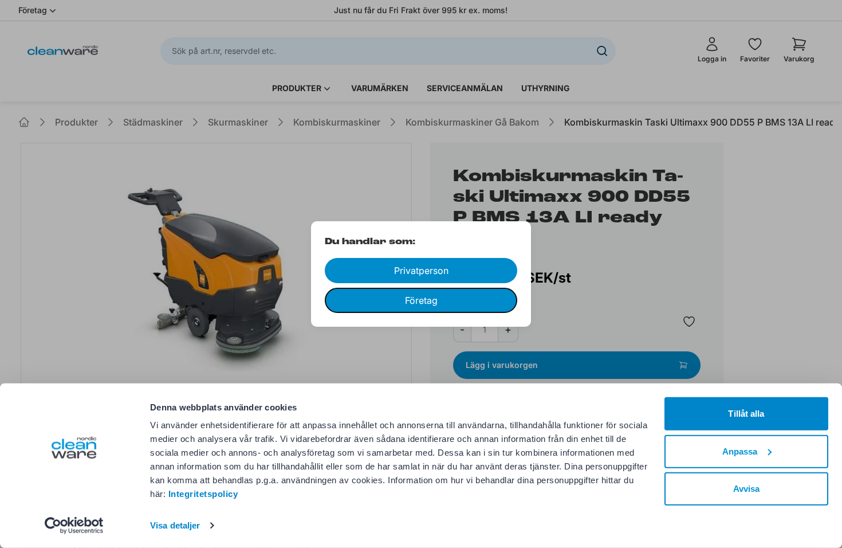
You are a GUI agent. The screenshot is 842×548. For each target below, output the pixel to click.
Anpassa (740, 451)
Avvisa (746, 489)
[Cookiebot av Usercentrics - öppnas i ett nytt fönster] (74, 525)
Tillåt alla (746, 413)
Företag (421, 300)
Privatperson (421, 270)
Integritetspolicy (203, 494)
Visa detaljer (175, 525)
